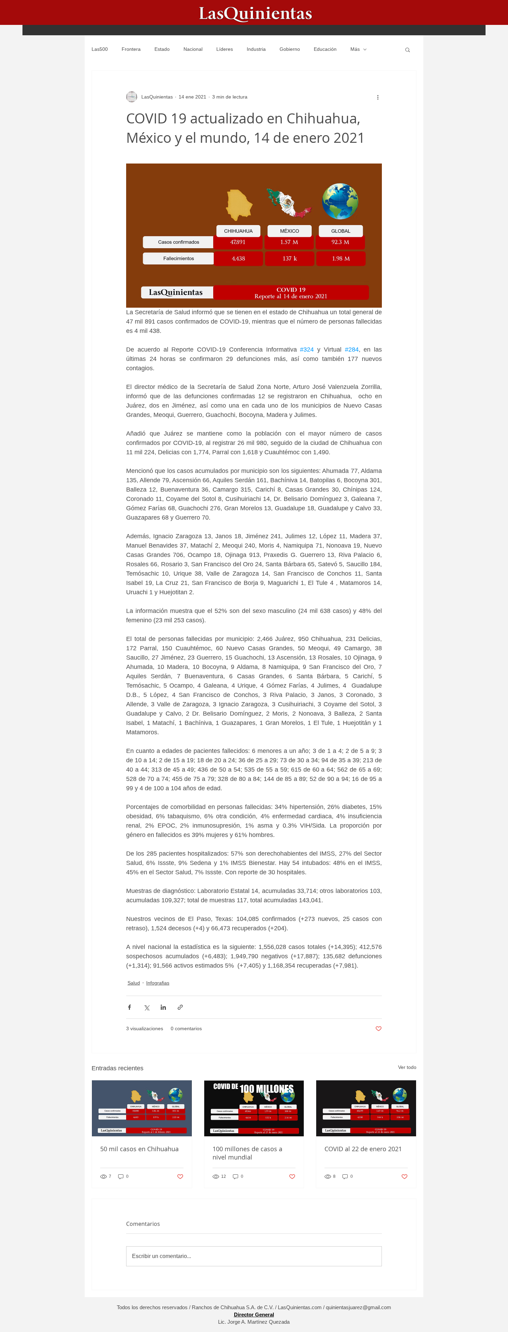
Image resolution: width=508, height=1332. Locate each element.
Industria (256, 49)
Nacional (193, 49)
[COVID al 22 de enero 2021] (366, 1108)
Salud (134, 983)
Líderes (224, 49)
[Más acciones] (378, 97)
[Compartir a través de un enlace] (180, 1007)
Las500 (100, 49)
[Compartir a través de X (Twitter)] (146, 1007)
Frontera (131, 49)
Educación (325, 49)
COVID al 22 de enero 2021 (363, 1149)
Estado (162, 49)
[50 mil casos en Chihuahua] (142, 1108)
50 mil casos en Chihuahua (139, 1149)
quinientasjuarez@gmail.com (358, 1307)
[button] (407, 49)
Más (355, 49)
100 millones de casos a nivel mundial (247, 1153)
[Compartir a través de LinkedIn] (163, 1007)
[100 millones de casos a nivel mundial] (254, 1108)
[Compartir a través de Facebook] (129, 1007)
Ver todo (407, 1067)
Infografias (157, 983)
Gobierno (290, 49)
